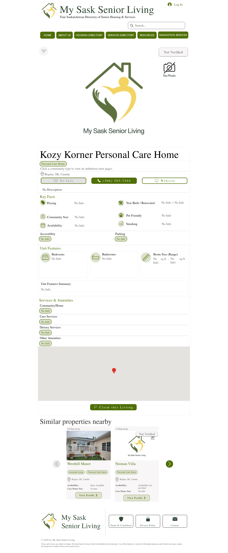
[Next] (169, 464)
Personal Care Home (53, 163)
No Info (45, 239)
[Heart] (44, 51)
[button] (175, 521)
